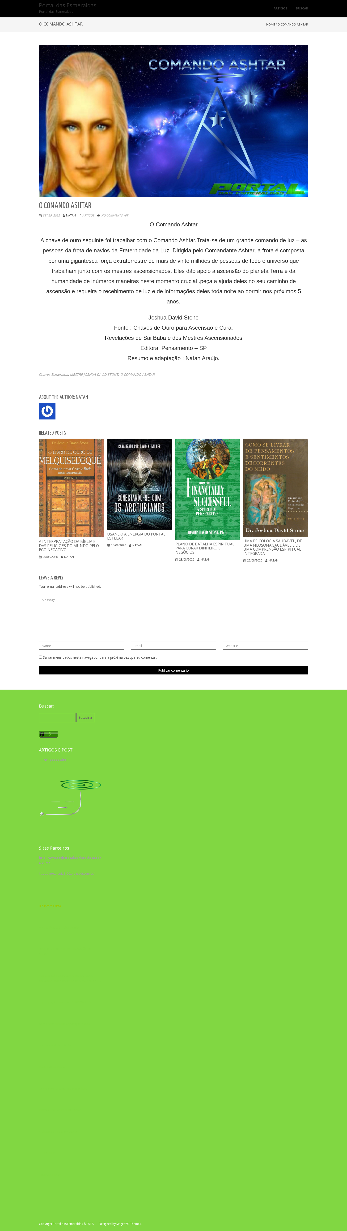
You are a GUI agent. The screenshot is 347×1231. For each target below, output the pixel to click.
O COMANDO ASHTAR (137, 374)
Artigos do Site (55, 760)
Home (270, 24)
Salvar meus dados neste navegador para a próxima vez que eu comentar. (100, 657)
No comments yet (114, 215)
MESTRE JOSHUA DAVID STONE (94, 374)
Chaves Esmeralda (53, 374)
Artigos (88, 215)
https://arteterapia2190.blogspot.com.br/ (66, 874)
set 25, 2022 (51, 215)
